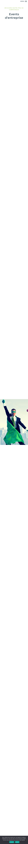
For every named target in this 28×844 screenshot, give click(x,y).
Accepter (12, 842)
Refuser (17, 842)
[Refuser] (26, 840)
